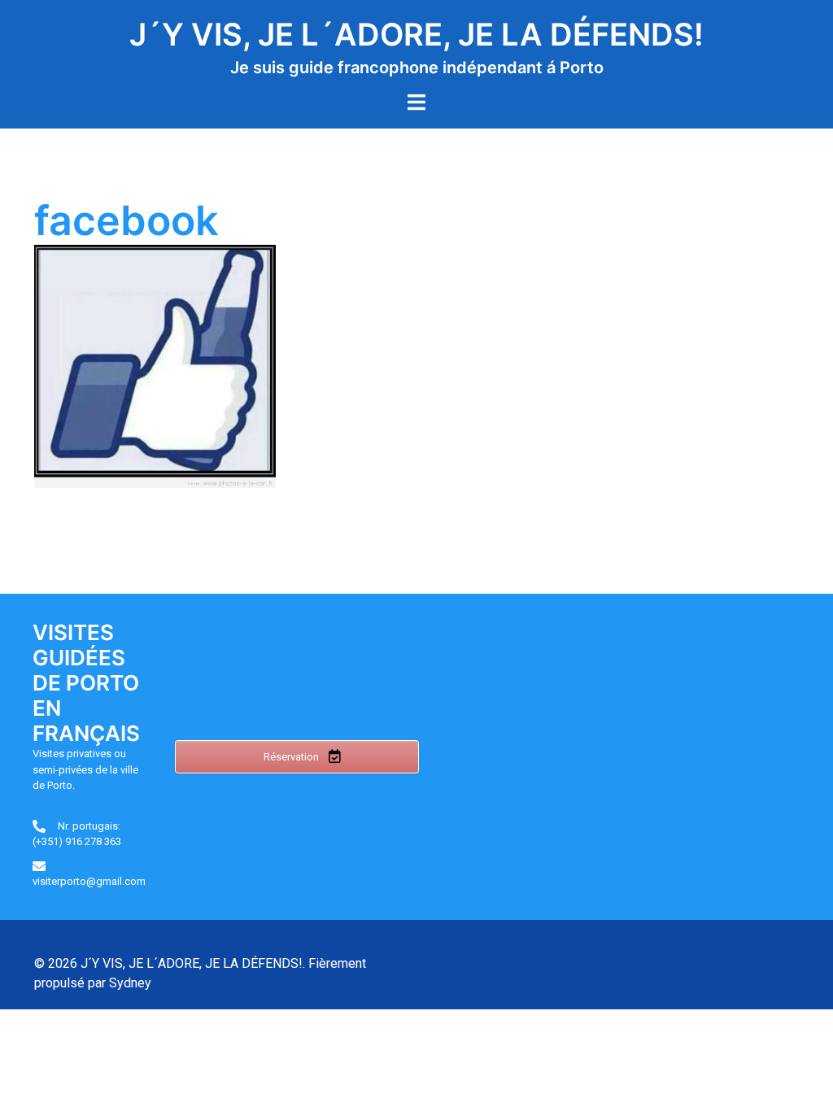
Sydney (130, 983)
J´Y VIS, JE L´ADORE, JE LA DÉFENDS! (416, 34)
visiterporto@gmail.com (89, 881)
